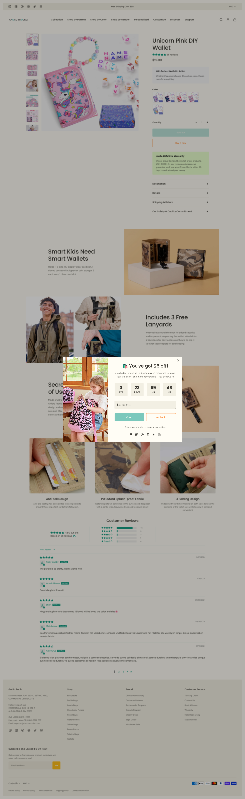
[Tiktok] (153, 434)
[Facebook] (136, 434)
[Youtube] (142, 434)
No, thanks (161, 417)
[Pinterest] (148, 434)
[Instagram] (131, 434)
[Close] (178, 360)
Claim (129, 417)
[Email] (159, 434)
